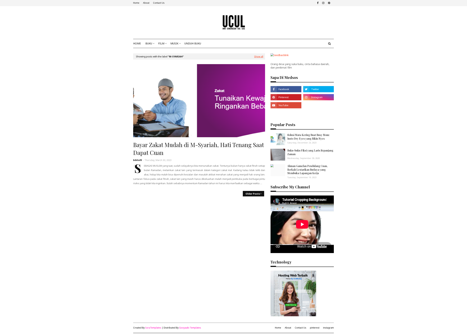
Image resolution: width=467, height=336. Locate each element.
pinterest (314, 327)
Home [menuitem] (137, 43)
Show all (258, 56)
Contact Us (159, 2)
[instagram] (323, 3)
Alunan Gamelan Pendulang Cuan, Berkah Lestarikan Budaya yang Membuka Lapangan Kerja (307, 169)
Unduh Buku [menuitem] (192, 43)
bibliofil (137, 160)
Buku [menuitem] (148, 43)
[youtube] (286, 105)
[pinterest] (328, 3)
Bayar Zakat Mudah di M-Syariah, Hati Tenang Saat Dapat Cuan (198, 148)
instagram (328, 327)
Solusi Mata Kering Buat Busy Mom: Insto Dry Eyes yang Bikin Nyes (308, 136)
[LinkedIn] (286, 113)
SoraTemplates (153, 327)
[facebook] (317, 3)
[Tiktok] (318, 105)
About (146, 2)
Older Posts (253, 193)
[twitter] (318, 89)
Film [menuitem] (161, 43)
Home (136, 2)
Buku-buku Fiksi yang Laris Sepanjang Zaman (310, 152)
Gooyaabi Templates (190, 327)
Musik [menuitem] (174, 43)
